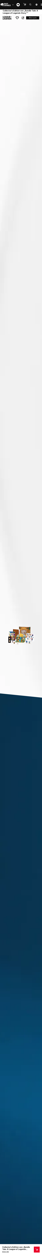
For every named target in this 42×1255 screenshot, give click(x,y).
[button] (25, 4)
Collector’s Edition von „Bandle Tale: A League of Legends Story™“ (16, 1249)
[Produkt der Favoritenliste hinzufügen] (17, 17)
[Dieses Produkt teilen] (23, 17)
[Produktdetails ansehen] (37, 1250)
